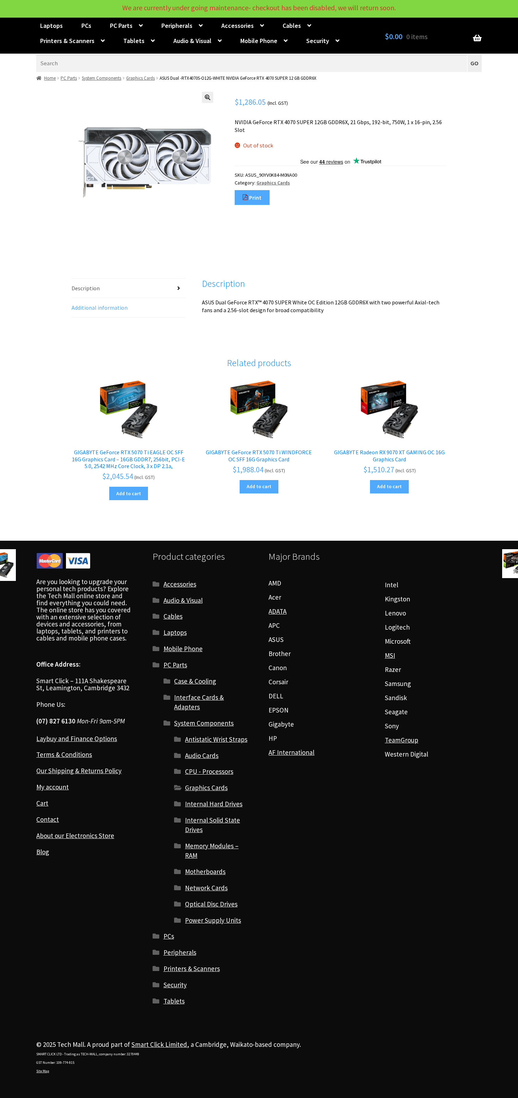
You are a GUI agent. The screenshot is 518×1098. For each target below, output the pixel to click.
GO (474, 63)
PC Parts (121, 26)
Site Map (42, 1071)
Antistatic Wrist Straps (216, 739)
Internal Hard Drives (213, 804)
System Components (101, 78)
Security (317, 41)
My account (52, 787)
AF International (291, 752)
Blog (42, 852)
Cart (42, 803)
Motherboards (205, 871)
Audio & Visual (192, 41)
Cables (292, 26)
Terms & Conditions (64, 754)
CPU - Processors (209, 771)
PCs (86, 26)
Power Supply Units (213, 920)
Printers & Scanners (67, 41)
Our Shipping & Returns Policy (79, 770)
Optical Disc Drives (211, 904)
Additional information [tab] (100, 307)
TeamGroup (401, 740)
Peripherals (176, 26)
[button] (207, 97)
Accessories (237, 26)
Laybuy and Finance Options (76, 738)
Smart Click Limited (159, 1044)
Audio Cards (201, 755)
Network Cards (206, 888)
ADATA (277, 611)
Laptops (51, 26)
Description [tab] (86, 288)
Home (50, 78)
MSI (390, 655)
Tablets (133, 41)
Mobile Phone (258, 41)
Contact (47, 819)
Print (254, 197)
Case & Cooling (195, 681)
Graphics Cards (140, 78)
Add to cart (128, 493)
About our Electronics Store (75, 835)
